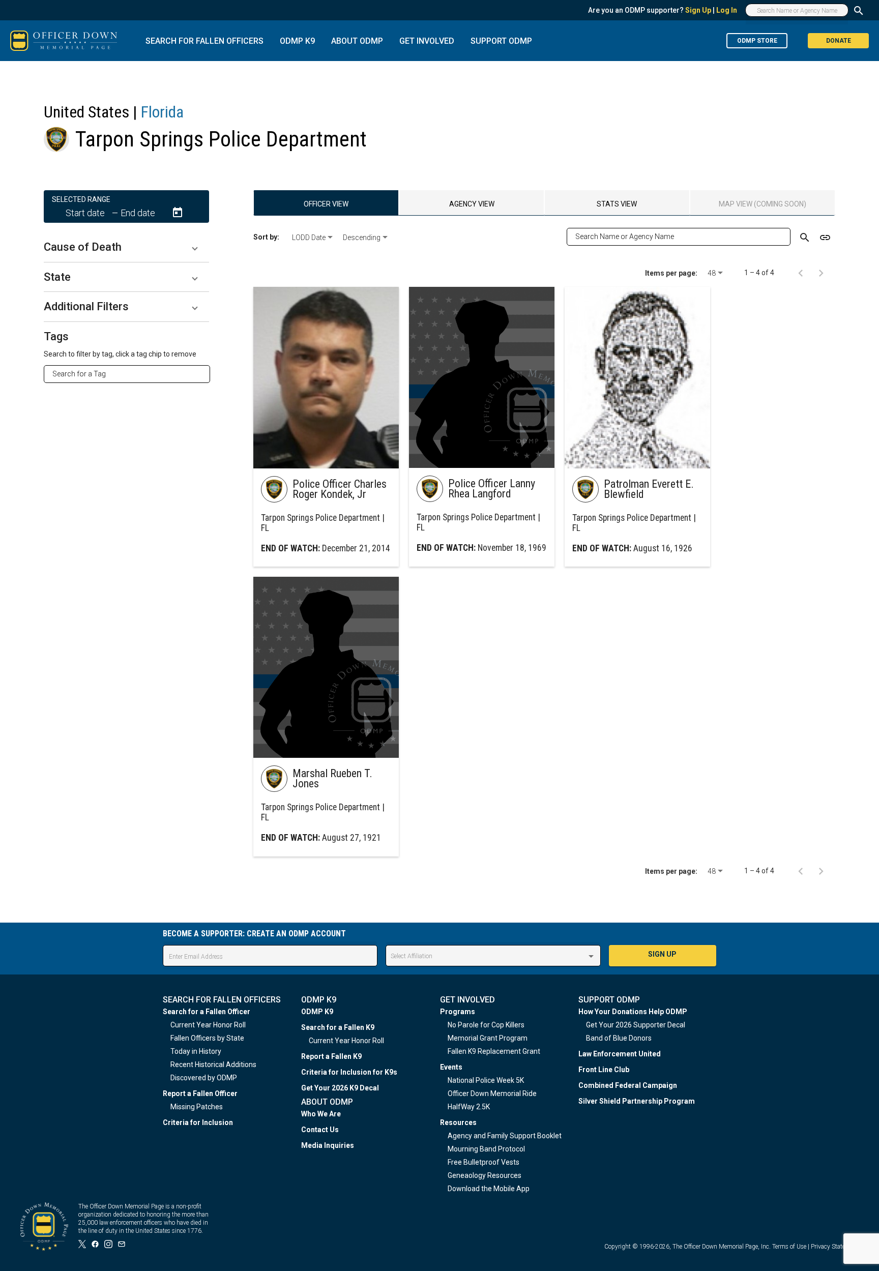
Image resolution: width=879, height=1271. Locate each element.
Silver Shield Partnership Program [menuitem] (636, 1101)
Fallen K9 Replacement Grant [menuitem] (494, 1051)
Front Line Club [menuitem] (603, 1070)
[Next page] (821, 272)
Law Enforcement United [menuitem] (619, 1054)
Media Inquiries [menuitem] (327, 1145)
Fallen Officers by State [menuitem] (207, 1038)
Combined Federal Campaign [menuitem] (627, 1085)
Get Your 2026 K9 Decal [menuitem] (340, 1088)
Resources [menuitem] (458, 1122)
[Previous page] (800, 272)
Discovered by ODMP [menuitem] (203, 1078)
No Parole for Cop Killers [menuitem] (486, 1025)
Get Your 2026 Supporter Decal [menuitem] (635, 1025)
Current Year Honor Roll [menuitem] (208, 1025)
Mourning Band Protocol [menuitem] (486, 1149)
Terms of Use (789, 1246)
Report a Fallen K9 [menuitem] (331, 1056)
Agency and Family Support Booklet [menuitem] (505, 1136)
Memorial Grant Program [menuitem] (488, 1038)
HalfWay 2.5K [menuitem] (469, 1107)
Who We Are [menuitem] (321, 1114)
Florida (162, 112)
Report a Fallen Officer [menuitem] (200, 1093)
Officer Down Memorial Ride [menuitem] (492, 1093)
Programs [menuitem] (457, 1012)
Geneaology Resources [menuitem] (484, 1175)
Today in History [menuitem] (195, 1051)
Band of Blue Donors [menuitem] (619, 1038)
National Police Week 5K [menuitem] (486, 1080)
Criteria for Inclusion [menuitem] (198, 1122)
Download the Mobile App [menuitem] (489, 1189)
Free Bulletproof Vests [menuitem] (483, 1162)
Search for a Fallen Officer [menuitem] (206, 1012)
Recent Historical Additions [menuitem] (213, 1064)
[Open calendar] (177, 212)
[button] (126, 247)
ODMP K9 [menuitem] (317, 1012)
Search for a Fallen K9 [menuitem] (337, 1027)
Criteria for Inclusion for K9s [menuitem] (349, 1072)
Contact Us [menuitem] (320, 1130)
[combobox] (131, 374)
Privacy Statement (835, 1246)
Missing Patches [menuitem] (196, 1107)
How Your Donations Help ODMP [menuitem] (632, 1012)
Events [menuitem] (451, 1067)
